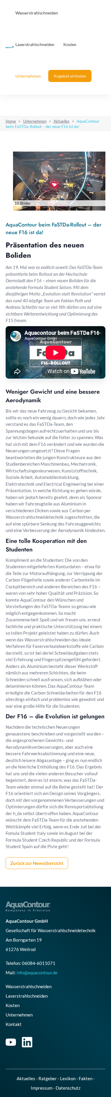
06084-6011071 (38, 963)
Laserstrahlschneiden (34, 44)
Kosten (69, 44)
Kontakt (14, 1024)
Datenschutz (68, 1088)
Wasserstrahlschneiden (36, 12)
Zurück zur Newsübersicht (36, 863)
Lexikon (67, 1078)
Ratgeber (47, 1078)
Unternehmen (28, 75)
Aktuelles (62, 121)
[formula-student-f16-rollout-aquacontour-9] (59, 181)
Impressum (41, 1088)
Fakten (85, 1078)
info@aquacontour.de (37, 972)
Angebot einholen (70, 75)
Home (11, 121)
